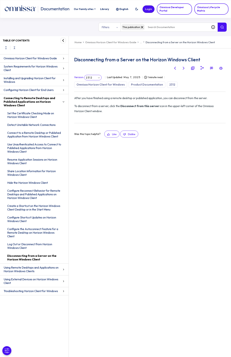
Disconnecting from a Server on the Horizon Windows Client (31, 257)
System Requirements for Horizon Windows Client (31, 68)
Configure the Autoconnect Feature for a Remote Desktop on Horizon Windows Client (32, 232)
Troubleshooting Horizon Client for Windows (31, 291)
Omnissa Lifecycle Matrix (208, 9)
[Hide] (63, 40)
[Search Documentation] (222, 27)
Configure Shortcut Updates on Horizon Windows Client (31, 219)
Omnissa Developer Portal (172, 9)
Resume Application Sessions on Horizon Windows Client (32, 161)
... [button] (141, 42)
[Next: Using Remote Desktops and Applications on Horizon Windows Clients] (183, 68)
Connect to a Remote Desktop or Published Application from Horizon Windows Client (34, 134)
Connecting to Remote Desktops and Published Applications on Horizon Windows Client (29, 101)
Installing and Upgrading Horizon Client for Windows (30, 80)
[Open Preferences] (6, 350)
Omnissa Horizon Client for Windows (101, 84)
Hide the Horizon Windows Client (27, 182)
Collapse (14, 48)
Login (148, 9)
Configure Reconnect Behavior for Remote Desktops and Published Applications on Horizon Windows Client (33, 194)
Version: (79, 77)
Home (78, 42)
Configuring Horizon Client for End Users (29, 90)
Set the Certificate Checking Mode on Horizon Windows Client (30, 115)
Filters (105, 27)
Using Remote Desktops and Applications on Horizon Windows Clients (31, 269)
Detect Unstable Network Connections (31, 125)
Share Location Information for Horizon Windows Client (31, 173)
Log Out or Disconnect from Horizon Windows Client (29, 246)
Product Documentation (147, 84)
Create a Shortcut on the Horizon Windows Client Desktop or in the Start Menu (33, 207)
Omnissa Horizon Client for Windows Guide (30, 58)
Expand (6, 48)
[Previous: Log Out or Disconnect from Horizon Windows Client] (175, 68)
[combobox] (165, 27)
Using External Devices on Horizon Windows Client (31, 281)
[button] (136, 9)
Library (104, 9)
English (123, 9)
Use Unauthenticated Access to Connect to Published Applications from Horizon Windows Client (34, 148)
